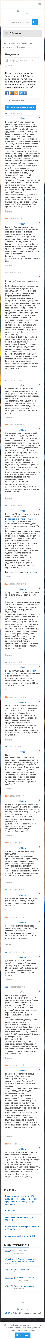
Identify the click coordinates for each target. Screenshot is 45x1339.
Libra (9, 65)
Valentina (19, 1278)
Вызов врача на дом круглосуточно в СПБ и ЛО (22, 1228)
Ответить (8, 211)
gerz (13, 1251)
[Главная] (4, 43)
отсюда (33, 572)
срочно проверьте (27, 1286)
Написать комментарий (22, 107)
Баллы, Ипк (10, 1210)
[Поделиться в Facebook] (7, 93)
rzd (6, 113)
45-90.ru (8, 1313)
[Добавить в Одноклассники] (16, 93)
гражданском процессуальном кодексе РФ (20, 520)
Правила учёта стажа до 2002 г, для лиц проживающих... (24, 1260)
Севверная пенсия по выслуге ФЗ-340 (19, 1218)
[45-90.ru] (22, 13)
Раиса (16, 1269)
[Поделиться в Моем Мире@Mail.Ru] (12, 93)
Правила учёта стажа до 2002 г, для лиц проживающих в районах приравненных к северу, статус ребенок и (21, 1200)
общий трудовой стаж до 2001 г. (21, 1236)
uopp (7, 889)
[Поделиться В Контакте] (25, 93)
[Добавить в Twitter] (21, 93)
